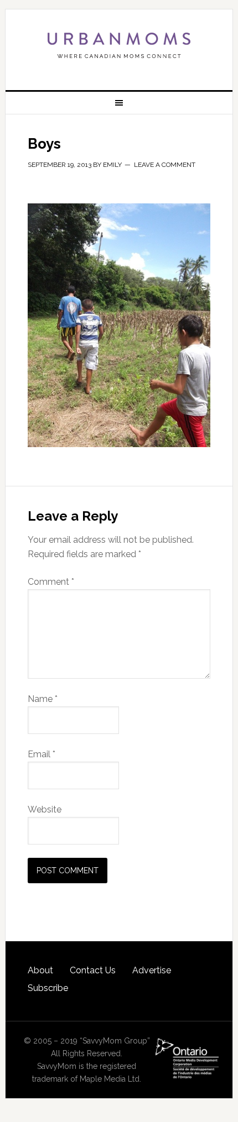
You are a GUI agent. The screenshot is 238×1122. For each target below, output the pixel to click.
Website (44, 809)
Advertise (151, 970)
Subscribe (48, 988)
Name (43, 699)
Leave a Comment (164, 165)
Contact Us (93, 970)
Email (41, 754)
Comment (51, 581)
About (40, 970)
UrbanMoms (119, 45)
